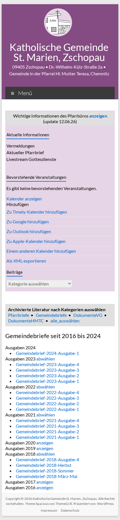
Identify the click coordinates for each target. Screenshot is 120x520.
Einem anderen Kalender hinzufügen (41, 251)
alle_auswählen (65, 320)
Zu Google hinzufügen (27, 221)
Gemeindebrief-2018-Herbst (43, 465)
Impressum (49, 510)
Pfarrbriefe (18, 315)
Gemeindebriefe (51, 315)
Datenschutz (70, 510)
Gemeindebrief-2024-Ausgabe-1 (47, 353)
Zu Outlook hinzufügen (28, 231)
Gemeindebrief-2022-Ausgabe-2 (47, 403)
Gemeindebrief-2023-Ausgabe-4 (47, 364)
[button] (17, 204)
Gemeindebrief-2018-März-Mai (46, 476)
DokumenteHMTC (26, 320)
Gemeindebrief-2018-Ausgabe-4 (47, 459)
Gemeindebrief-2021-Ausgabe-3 (47, 425)
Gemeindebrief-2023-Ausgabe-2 (47, 375)
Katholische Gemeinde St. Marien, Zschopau (59, 52)
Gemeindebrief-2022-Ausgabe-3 (47, 397)
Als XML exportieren (26, 260)
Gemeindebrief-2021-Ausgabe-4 (47, 420)
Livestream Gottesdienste (31, 159)
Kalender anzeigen (24, 198)
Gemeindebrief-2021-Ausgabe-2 (47, 431)
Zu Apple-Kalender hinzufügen (36, 241)
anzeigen (98, 115)
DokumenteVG (87, 315)
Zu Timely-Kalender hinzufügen (36, 211)
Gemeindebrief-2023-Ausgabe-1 (47, 381)
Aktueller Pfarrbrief (25, 152)
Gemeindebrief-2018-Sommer (45, 470)
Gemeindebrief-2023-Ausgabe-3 (47, 370)
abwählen (45, 358)
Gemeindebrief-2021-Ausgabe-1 (47, 437)
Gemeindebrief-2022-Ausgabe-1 (47, 409)
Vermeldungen (20, 145)
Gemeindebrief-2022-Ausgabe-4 (47, 392)
